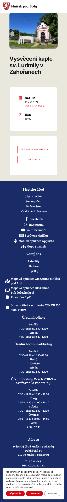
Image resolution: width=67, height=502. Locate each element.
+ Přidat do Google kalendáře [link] (34, 149)
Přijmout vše (15, 493)
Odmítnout (35, 493)
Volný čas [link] (33, 253)
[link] (27, 6)
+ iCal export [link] (34, 159)
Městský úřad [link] (33, 189)
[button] (61, 7)
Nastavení (52, 493)
